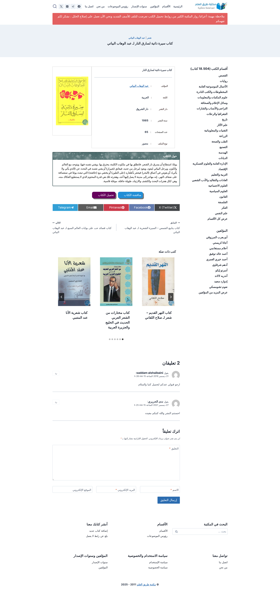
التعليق (174, 448)
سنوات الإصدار (139, 6)
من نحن (100, 6)
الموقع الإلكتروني (82, 489)
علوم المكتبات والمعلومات (213, 97)
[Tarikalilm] (79, 6)
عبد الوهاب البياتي (136, 37)
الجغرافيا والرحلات (217, 114)
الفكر (225, 207)
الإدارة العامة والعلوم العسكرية (210, 163)
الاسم (174, 489)
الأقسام (166, 6)
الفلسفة (223, 202)
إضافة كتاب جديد (98, 530)
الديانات (223, 158)
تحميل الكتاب (105, 195)
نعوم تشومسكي (218, 286)
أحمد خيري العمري (217, 259)
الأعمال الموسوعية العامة (213, 86)
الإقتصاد (223, 169)
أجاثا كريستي (220, 242)
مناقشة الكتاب (132, 195)
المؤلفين (154, 6)
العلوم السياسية (219, 191)
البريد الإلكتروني (125, 489)
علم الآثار (222, 125)
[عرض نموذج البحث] (54, 6)
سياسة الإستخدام (158, 562)
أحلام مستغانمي (218, 248)
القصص (223, 75)
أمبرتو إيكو (222, 270)
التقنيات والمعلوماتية (216, 130)
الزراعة (223, 136)
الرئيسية (177, 6)
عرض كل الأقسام (218, 218)
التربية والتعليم (219, 174)
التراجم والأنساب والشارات (212, 108)
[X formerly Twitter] (61, 6)
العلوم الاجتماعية (218, 185)
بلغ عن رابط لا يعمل (97, 536)
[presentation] (158, 281)
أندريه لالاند (221, 275)
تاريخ (225, 119)
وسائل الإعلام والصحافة (214, 102)
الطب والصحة (220, 141)
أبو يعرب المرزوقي (217, 237)
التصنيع (224, 147)
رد (56, 373)
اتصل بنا (89, 6)
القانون (223, 196)
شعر (149, 37)
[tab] (122, 339)
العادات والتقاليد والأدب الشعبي (210, 180)
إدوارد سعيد (221, 281)
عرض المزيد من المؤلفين (213, 292)
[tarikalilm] (73, 6)
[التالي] (61, 297)
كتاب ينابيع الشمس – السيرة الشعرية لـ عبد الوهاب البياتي (152, 227)
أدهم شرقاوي (220, 264)
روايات (224, 81)
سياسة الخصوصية (158, 567)
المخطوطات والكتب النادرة (212, 91)
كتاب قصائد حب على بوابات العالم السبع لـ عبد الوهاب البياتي (81, 227)
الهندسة (223, 152)
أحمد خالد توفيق (218, 253)
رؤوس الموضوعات (118, 6)
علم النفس (221, 213)
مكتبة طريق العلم (146, 584)
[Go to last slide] (170, 297)
